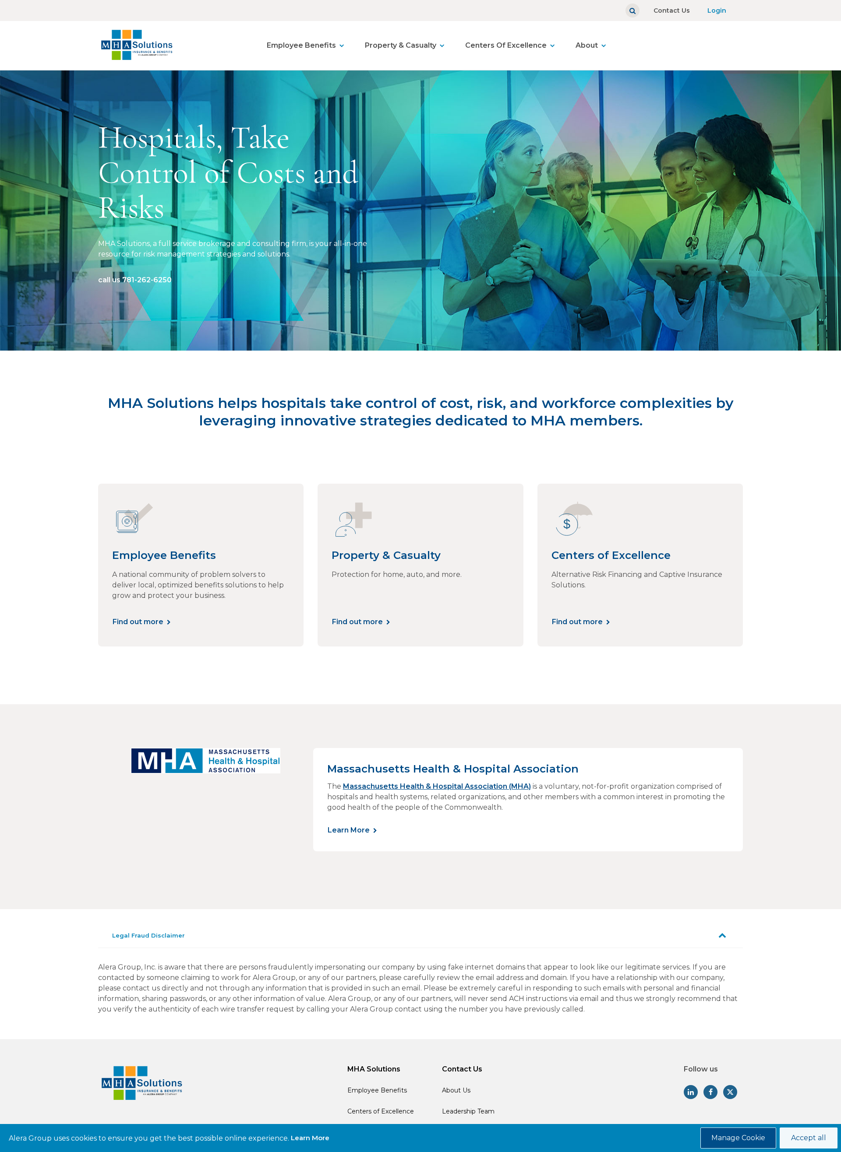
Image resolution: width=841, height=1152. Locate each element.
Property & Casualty (400, 45)
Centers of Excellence (380, 1111)
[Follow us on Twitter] (730, 1092)
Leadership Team (468, 1111)
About (587, 45)
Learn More (349, 830)
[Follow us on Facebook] (710, 1092)
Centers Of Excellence (506, 45)
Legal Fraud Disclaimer (148, 935)
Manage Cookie (738, 1138)
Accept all (808, 1138)
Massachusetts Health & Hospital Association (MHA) (437, 786)
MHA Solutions (373, 1069)
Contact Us (672, 10)
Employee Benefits (301, 45)
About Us (456, 1090)
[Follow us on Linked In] (691, 1092)
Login (716, 10)
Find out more (138, 622)
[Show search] (632, 11)
